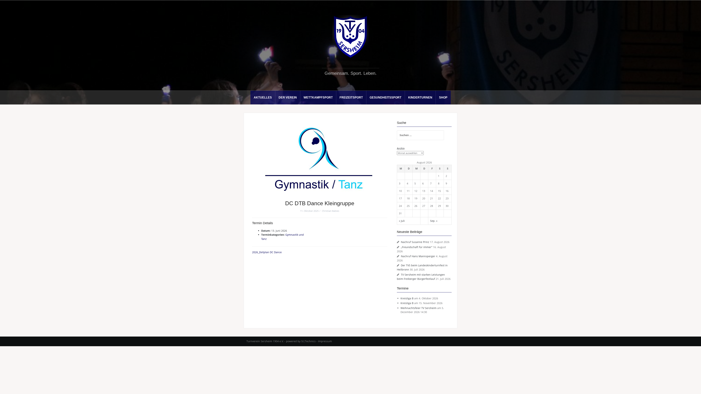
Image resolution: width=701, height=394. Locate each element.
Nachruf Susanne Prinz (415, 242)
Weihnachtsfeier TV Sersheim (418, 308)
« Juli (402, 221)
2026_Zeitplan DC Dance (267, 252)
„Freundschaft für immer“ (416, 247)
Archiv (401, 148)
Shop (443, 97)
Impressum (325, 341)
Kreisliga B (407, 298)
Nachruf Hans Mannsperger (418, 256)
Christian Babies (330, 211)
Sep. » (433, 221)
